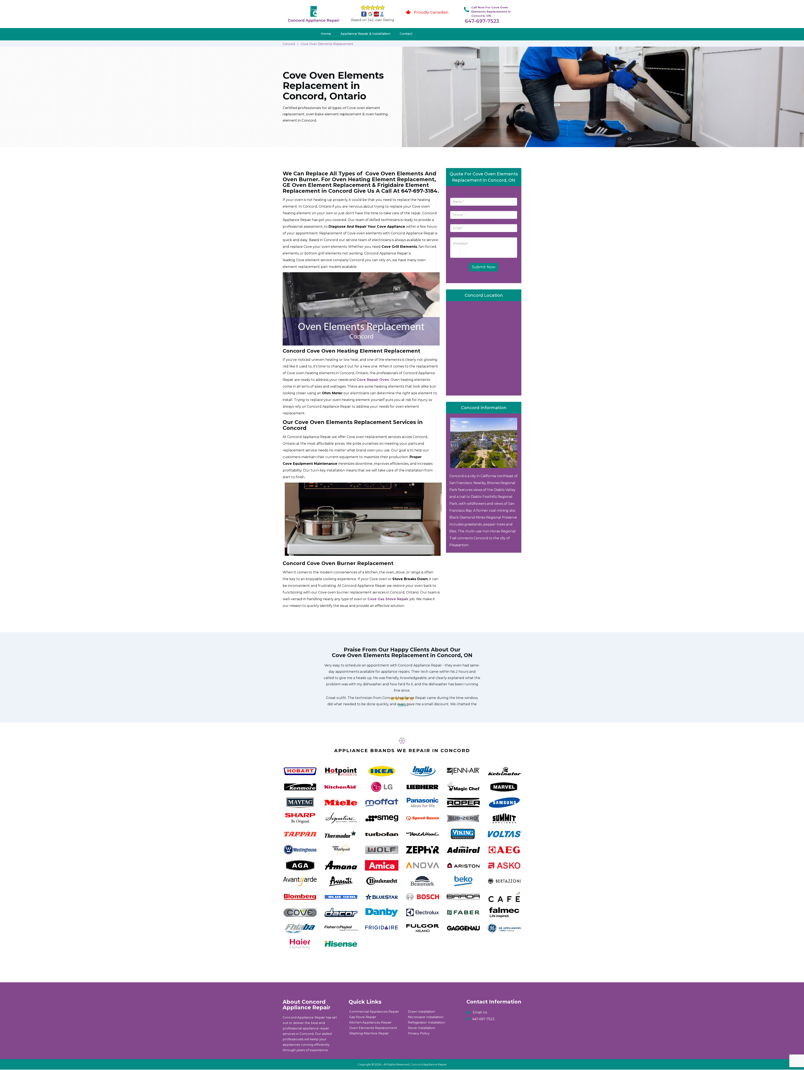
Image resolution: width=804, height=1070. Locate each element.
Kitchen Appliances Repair (370, 1022)
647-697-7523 (482, 21)
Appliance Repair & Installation (365, 34)
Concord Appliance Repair (429, 1064)
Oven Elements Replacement (373, 1028)
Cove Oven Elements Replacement (327, 44)
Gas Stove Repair (362, 1017)
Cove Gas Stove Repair (387, 599)
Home (326, 34)
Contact (406, 34)
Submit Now (483, 267)
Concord (289, 44)
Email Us (480, 1012)
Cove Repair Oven (373, 380)
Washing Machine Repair (369, 1033)
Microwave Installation (425, 1017)
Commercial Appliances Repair (374, 1011)
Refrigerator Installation (426, 1022)
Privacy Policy (418, 1033)
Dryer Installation (421, 1011)
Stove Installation (421, 1028)
